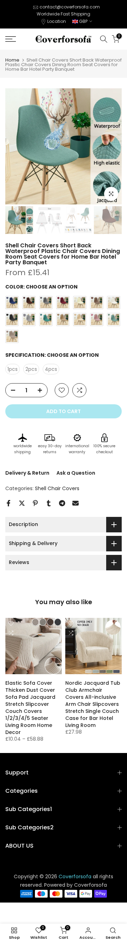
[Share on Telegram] (62, 503)
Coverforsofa (90, 885)
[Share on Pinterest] (35, 503)
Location (56, 21)
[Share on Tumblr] (49, 503)
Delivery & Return (27, 472)
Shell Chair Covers (57, 488)
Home (12, 60)
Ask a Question (75, 472)
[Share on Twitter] (22, 503)
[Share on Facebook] (8, 503)
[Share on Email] (75, 503)
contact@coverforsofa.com (70, 7)
